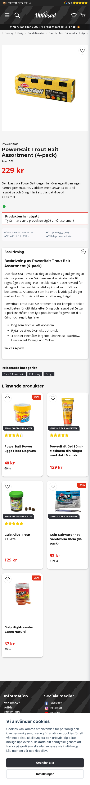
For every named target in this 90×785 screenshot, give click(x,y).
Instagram (56, 708)
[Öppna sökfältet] (17, 15)
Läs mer (9, 197)
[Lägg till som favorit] (73, 15)
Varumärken (12, 703)
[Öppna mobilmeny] (7, 15)
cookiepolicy (38, 750)
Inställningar (45, 774)
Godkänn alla (45, 762)
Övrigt (20, 33)
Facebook (56, 702)
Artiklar (9, 707)
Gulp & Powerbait (36, 33)
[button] (82, 50)
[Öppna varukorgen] (82, 15)
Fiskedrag (8, 33)
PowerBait (10, 144)
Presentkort (12, 712)
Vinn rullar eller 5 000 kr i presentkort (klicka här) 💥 (45, 27)
